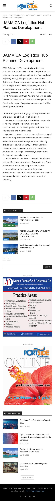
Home (5, 15)
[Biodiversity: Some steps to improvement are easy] (10, 221)
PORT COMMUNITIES (16, 15)
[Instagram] (25, 496)
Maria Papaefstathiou (35, 491)
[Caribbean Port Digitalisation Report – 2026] (10, 424)
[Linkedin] (29, 496)
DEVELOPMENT (8, 253)
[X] (20, 41)
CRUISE (5, 239)
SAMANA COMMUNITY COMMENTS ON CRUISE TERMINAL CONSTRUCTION (35, 234)
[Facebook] (13, 41)
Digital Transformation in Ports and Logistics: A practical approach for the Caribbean (35, 437)
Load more (26, 477)
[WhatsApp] (32, 41)
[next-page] (8, 259)
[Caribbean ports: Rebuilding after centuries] (10, 467)
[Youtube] (34, 496)
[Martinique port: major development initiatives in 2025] (10, 249)
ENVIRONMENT (8, 225)
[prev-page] (4, 259)
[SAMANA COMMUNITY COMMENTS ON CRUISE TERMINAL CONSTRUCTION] (10, 235)
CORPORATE (31, 15)
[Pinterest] (26, 41)
